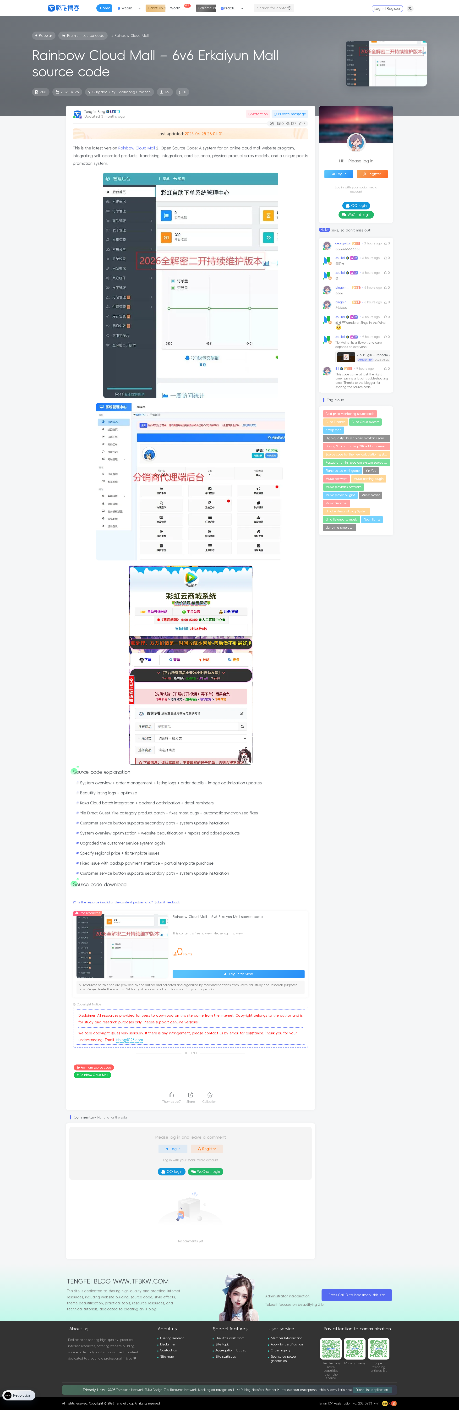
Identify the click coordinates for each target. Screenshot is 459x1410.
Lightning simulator (339, 527)
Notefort (258, 1389)
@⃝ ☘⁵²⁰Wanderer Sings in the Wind (360, 322)
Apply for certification (287, 1344)
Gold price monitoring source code (350, 413)
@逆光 (339, 263)
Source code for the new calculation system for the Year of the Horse (358, 454)
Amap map (333, 430)
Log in (379, 8)
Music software (336, 478)
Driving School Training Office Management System (358, 446)
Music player (370, 495)
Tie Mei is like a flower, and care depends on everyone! (362, 351)
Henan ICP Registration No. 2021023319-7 (347, 1403)
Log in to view (240, 974)
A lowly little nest (339, 1389)
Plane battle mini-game (343, 470)
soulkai (340, 257)
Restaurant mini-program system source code (358, 462)
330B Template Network (126, 1389)
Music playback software (343, 487)
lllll (337, 368)
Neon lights (372, 519)
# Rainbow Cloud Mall (92, 1075)
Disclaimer (167, 1344)
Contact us (168, 1350)
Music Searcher (336, 503)
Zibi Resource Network (180, 1389)
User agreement (172, 1338)
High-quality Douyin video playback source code (358, 438)
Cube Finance (335, 422)
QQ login (174, 1171)
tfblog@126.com (129, 1040)
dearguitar (343, 243)
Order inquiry (280, 1350)
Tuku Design (154, 1389)
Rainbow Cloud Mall (137, 148)
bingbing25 (343, 287)
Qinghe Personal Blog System (346, 511)
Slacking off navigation (215, 1389)
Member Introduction (286, 1338)
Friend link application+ (372, 1389)
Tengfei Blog (94, 111)
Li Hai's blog (242, 1389)
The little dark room (230, 1338)
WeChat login (208, 1171)
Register (393, 8)
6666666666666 (347, 249)
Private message (292, 114)
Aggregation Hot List (230, 1350)
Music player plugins (340, 495)
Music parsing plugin (369, 478)
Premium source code (96, 1067)
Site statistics (225, 1356)
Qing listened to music (342, 519)
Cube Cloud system (365, 422)
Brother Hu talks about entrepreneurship (295, 1389)
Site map (167, 1356)
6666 (339, 293)
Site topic (222, 1344)
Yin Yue (371, 470)
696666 (341, 307)
